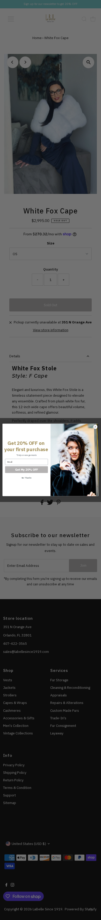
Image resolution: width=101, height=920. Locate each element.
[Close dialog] (95, 427)
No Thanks (26, 478)
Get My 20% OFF (26, 469)
